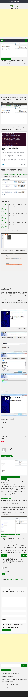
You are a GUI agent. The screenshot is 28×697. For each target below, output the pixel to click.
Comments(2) (23, 63)
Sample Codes (4, 479)
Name (3, 608)
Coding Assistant (13, 63)
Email (3, 614)
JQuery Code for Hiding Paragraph (24, 555)
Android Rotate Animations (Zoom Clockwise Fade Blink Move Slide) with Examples (14, 680)
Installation (3, 59)
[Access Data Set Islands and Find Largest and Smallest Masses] (14, 467)
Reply (3, 574)
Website (4, 619)
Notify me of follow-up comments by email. (13, 624)
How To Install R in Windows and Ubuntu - (15, 579)
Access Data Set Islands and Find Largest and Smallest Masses (14, 481)
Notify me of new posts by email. (10, 627)
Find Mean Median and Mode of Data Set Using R (12, 539)
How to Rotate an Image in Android (10, 684)
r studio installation (9, 445)
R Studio (8, 59)
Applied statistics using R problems (13, 477)
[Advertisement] (14, 23)
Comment (4, 596)
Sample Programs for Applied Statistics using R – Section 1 (14, 501)
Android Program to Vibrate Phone (9, 687)
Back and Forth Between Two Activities (4, 555)
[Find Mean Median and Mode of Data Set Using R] (14, 524)
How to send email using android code (10, 673)
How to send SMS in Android (8, 676)
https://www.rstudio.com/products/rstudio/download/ (14, 174)
